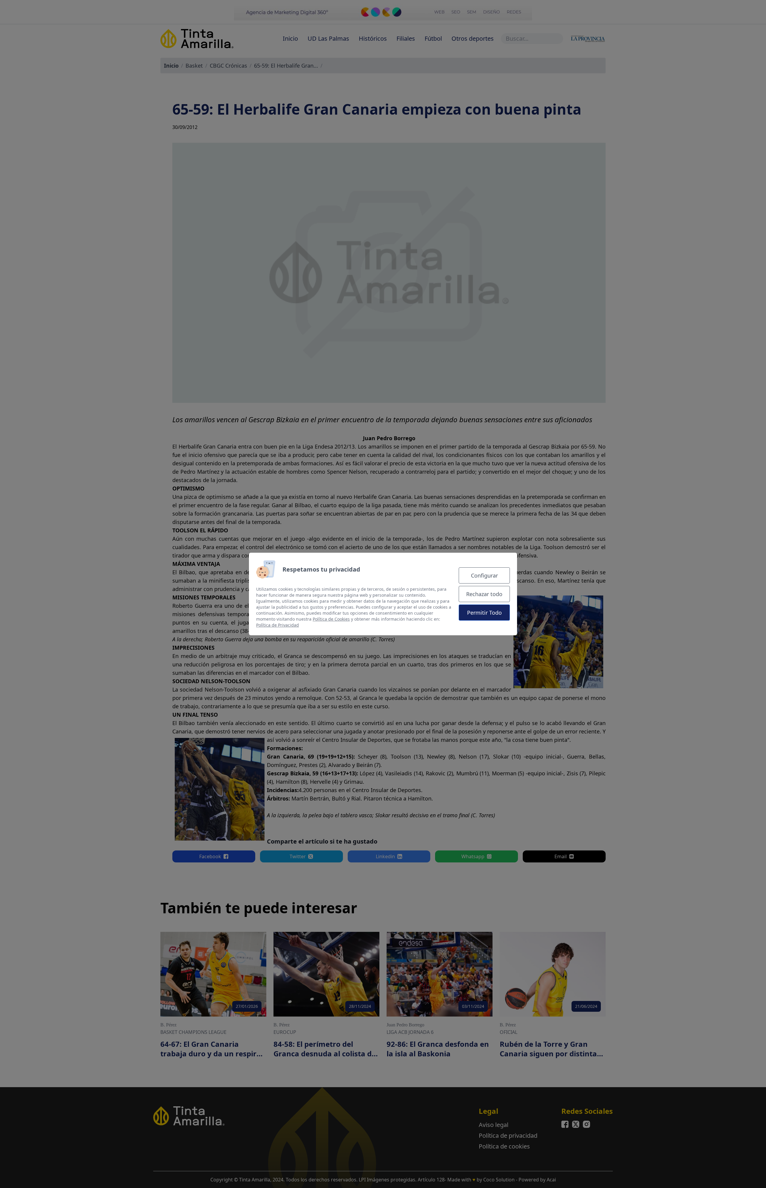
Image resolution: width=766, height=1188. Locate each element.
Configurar (484, 575)
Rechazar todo (484, 594)
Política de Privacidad (277, 625)
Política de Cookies (331, 619)
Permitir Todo (484, 612)
